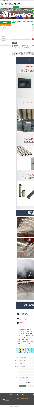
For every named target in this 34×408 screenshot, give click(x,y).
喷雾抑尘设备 (4, 25)
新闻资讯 (23, 394)
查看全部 (5, 44)
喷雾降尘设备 (4, 42)
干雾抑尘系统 (4, 27)
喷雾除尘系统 (4, 40)
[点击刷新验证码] (28, 382)
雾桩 (2, 29)
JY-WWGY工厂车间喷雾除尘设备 (18, 391)
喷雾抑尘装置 (4, 38)
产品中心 (16, 21)
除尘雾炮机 (3, 36)
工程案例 (28, 394)
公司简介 (11, 394)
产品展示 (17, 394)
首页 (13, 21)
